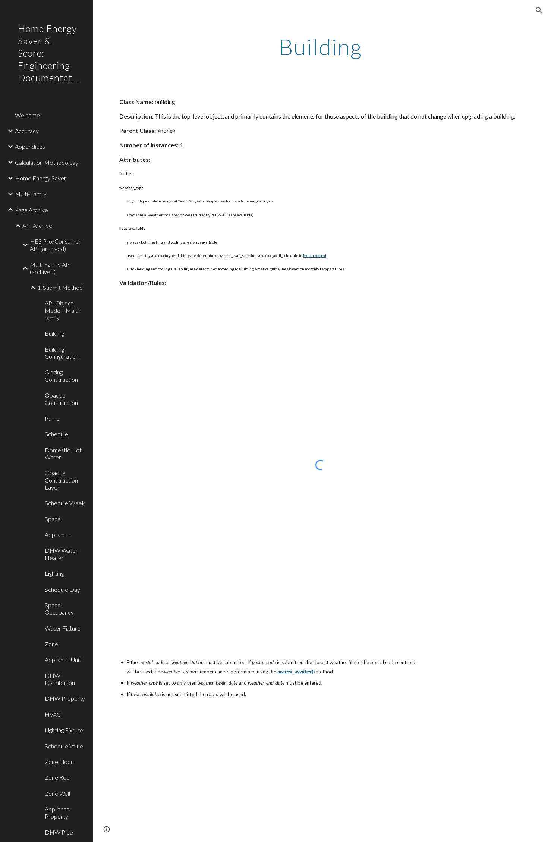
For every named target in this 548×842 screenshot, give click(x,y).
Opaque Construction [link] (61, 399)
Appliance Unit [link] (63, 659)
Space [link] (53, 518)
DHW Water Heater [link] (61, 554)
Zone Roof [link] (58, 777)
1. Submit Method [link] (60, 287)
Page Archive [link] (31, 209)
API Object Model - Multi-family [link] (63, 310)
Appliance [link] (57, 534)
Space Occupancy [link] (59, 608)
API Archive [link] (37, 225)
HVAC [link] (53, 714)
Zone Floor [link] (59, 761)
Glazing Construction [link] (61, 375)
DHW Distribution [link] (60, 679)
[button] (539, 10)
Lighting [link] (54, 573)
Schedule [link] (56, 433)
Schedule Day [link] (62, 589)
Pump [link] (52, 418)
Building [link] (54, 333)
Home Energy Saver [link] (40, 178)
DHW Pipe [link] (59, 832)
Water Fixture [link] (63, 628)
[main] (320, 46)
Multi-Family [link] (31, 193)
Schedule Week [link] (65, 502)
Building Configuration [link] (62, 353)
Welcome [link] (27, 115)
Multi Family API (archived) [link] (50, 268)
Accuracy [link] (27, 130)
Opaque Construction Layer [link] (61, 480)
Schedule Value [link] (64, 746)
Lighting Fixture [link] (64, 729)
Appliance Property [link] (57, 812)
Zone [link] (51, 643)
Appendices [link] (30, 146)
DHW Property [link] (65, 698)
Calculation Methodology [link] (46, 162)
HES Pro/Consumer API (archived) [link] (55, 245)
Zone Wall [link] (57, 793)
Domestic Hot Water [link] (63, 453)
